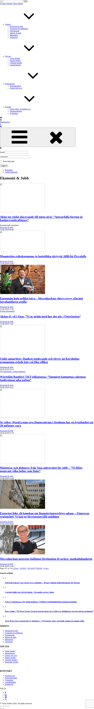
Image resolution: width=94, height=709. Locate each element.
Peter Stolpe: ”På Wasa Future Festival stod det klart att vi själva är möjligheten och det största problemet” (49, 611)
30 (25, 568)
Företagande (14, 31)
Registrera (9, 170)
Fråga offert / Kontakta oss (20, 109)
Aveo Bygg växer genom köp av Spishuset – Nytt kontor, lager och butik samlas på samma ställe (44, 621)
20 (23, 568)
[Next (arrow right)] (3, 708)
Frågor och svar (16, 88)
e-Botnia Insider (16, 63)
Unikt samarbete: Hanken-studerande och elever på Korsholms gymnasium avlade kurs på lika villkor (39, 360)
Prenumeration (15, 86)
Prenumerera (10, 84)
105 (28, 568)
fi (0, 124)
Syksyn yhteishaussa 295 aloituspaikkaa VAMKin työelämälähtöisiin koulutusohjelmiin (41, 602)
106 (31, 568)
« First (15, 568)
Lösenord (3, 157)
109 (40, 568)
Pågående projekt (11, 662)
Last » (46, 568)
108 (37, 568)
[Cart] (1, 118)
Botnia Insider (15, 61)
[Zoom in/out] (8, 706)
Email (2, 152)
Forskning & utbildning (19, 29)
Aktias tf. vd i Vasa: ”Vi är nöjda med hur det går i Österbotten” (40, 316)
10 (21, 568)
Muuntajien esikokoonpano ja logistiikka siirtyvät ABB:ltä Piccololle (43, 256)
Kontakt (8, 107)
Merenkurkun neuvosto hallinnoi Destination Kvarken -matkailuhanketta (46, 558)
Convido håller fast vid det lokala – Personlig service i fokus (29, 592)
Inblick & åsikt (15, 33)
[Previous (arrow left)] (1, 708)
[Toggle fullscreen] (6, 706)
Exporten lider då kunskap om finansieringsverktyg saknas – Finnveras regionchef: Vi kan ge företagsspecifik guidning (44, 515)
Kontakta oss (10, 676)
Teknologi (14, 37)
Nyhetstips (14, 113)
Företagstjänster (16, 111)
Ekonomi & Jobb (16, 26)
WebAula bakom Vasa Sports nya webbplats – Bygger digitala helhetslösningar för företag (42, 583)
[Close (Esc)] (1, 706)
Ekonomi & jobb (11, 631)
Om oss (8, 56)
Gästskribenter (15, 65)
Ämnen (8, 24)
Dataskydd (9, 684)
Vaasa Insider (18, 4)
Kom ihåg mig (8, 161)
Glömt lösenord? (11, 172)
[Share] (3, 706)
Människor (14, 35)
